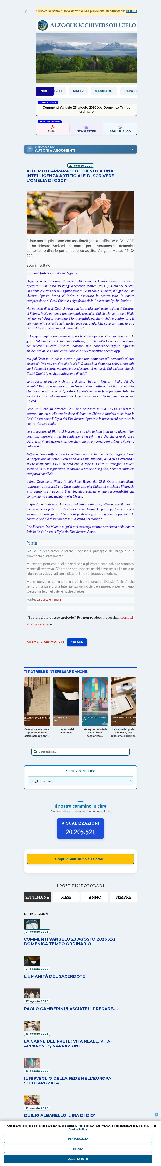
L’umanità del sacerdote (54, 976)
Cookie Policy (78, 1129)
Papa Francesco (123, 91)
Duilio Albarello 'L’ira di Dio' (59, 1115)
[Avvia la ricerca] (35, 751)
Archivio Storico (80, 771)
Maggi (62, 91)
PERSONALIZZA (78, 1138)
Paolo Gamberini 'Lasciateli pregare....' (71, 1008)
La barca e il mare (49, 599)
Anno (95, 897)
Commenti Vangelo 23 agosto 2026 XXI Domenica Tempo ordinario (86, 109)
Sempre (123, 897)
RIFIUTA (78, 1148)
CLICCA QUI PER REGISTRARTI (137, 11)
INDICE (45, 91)
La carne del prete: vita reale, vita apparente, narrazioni (67, 1043)
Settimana (37, 897)
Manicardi (88, 91)
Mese (66, 897)
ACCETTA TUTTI (78, 1158)
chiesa (77, 642)
